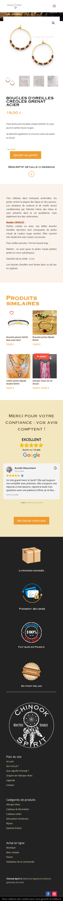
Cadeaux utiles (13, 813)
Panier (9, 857)
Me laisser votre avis (31, 521)
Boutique (11, 847)
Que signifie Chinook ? (17, 770)
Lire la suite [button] (12, 494)
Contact (10, 785)
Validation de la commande (20, 861)
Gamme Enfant (14, 828)
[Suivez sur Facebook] (48, 893)
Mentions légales (31, 878)
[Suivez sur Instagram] (54, 893)
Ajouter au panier (25, 155)
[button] (53, 23)
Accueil (10, 761)
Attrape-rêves (13, 804)
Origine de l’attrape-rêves (19, 775)
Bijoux (9, 823)
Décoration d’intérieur (17, 818)
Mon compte (12, 852)
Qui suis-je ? (12, 766)
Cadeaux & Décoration (17, 809)
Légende (10, 780)
